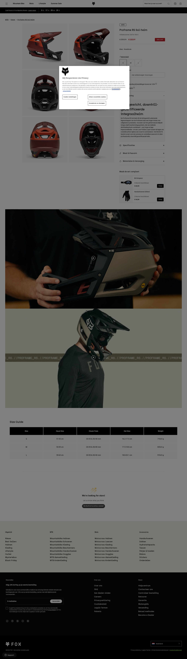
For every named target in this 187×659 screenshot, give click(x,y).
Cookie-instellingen (70, 97)
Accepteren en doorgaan (97, 103)
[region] (94, 87)
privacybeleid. (67, 91)
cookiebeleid (116, 89)
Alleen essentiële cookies (97, 97)
